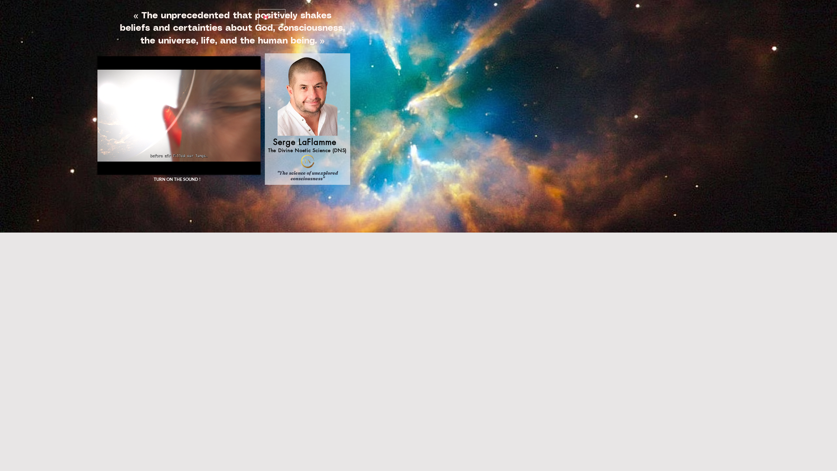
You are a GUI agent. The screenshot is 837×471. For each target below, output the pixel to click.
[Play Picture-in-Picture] (240, 166)
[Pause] (106, 166)
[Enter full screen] (252, 166)
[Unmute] (117, 166)
